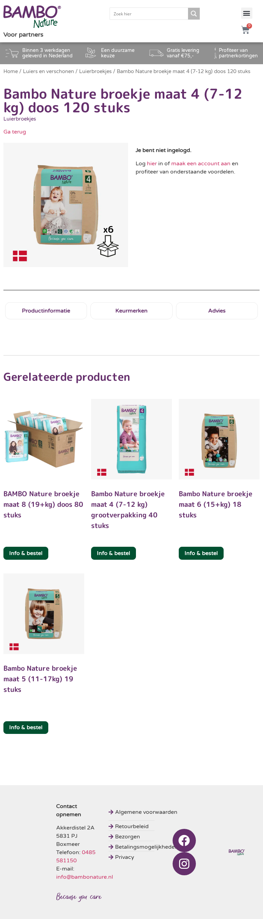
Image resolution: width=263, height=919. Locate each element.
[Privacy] (144, 856)
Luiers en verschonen (48, 71)
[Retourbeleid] (144, 826)
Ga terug (14, 131)
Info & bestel (25, 553)
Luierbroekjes (95, 71)
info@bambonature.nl (84, 877)
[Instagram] (184, 863)
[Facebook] (184, 840)
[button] (246, 13)
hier (152, 163)
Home (10, 71)
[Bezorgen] (144, 836)
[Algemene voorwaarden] (144, 811)
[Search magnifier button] (194, 13)
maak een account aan (200, 163)
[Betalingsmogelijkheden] (144, 846)
